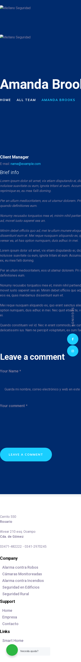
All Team (26, 100)
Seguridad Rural (15, 594)
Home (5, 100)
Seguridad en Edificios (20, 587)
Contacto (10, 624)
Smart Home (12, 640)
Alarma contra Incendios (23, 580)
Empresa (9, 617)
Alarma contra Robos (20, 567)
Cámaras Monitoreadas (22, 574)
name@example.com (26, 164)
